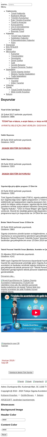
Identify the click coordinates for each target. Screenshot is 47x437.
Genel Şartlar (17, 60)
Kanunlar (15, 54)
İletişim (9, 94)
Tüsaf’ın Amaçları (18, 22)
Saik (13, 63)
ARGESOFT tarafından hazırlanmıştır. (18, 400)
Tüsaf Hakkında (18, 13)
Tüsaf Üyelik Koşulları (21, 90)
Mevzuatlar (11, 51)
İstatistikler (10, 69)
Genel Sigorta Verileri (20, 72)
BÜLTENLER (12, 47)
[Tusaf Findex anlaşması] (21, 292)
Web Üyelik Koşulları (20, 92)
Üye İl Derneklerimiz (20, 27)
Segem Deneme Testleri (21, 67)
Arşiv (13, 43)
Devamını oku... (8, 276)
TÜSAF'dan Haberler (20, 36)
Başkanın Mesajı (18, 16)
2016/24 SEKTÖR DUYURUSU (16, 174)
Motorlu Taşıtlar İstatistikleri (23, 74)
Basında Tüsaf (17, 31)
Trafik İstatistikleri (18, 76)
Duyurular (10, 45)
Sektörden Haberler (19, 38)
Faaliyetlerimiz (17, 29)
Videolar (10, 85)
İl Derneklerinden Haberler (23, 40)
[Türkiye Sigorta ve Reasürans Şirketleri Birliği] (21, 381)
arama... (4, 4)
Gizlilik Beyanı (27, 395)
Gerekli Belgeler (18, 65)
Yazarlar (14, 81)
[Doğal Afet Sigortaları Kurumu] (28, 381)
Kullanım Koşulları (9, 395)
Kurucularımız (17, 25)
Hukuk (9, 49)
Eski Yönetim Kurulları (21, 20)
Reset (4, 435)
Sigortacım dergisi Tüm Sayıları (20, 372)
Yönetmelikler (17, 56)
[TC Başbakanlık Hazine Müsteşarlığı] (38, 381)
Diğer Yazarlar (17, 83)
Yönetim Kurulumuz (20, 18)
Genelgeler (16, 58)
